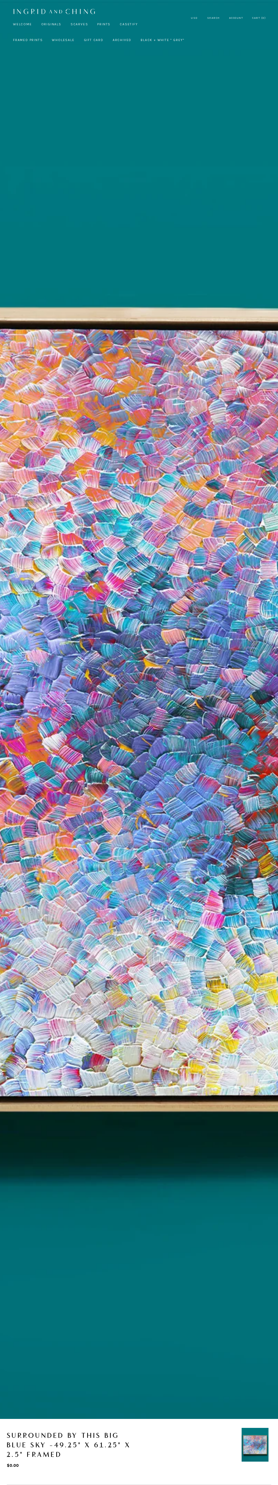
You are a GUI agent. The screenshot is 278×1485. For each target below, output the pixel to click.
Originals (51, 24)
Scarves (79, 24)
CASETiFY (129, 24)
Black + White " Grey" (162, 40)
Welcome (22, 24)
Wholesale (63, 40)
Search (213, 18)
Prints (103, 24)
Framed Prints (28, 40)
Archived (122, 40)
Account (236, 18)
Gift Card (93, 40)
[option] (255, 1445)
